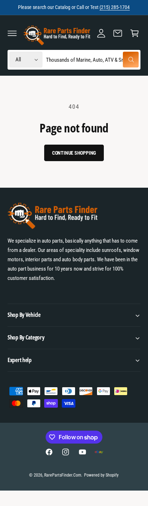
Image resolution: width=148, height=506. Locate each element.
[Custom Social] (99, 452)
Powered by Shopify (101, 475)
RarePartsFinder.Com (62, 475)
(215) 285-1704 (115, 7)
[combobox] (92, 60)
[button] (12, 33)
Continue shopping (74, 153)
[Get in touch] (118, 33)
